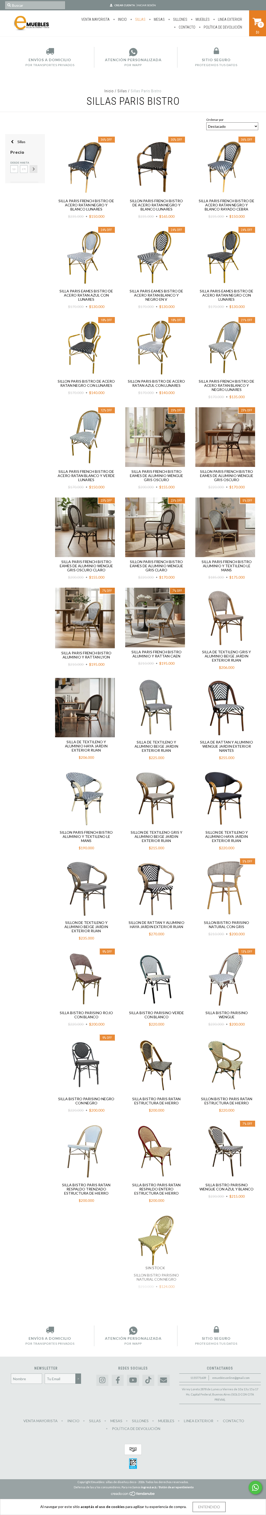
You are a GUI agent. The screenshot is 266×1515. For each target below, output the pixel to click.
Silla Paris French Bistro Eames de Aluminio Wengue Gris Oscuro (156, 475)
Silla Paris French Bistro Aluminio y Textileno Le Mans (227, 565)
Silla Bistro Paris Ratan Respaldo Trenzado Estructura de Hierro (86, 1189)
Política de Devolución (222, 27)
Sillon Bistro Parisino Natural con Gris (226, 924)
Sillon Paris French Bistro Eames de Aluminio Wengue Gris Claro (156, 565)
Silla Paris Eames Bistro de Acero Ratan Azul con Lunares (86, 295)
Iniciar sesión (146, 5)
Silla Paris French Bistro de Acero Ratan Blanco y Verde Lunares (86, 475)
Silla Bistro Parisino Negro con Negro (86, 1101)
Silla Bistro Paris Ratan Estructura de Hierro (156, 1101)
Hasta (24, 162)
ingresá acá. (149, 1487)
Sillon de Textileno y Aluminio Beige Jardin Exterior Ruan (86, 926)
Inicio (122, 19)
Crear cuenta (124, 5)
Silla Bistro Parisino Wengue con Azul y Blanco (227, 1187)
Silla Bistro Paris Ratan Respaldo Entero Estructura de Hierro (156, 1189)
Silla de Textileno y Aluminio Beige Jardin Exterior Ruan (156, 746)
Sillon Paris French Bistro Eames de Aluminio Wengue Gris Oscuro (226, 475)
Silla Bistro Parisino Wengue (226, 1015)
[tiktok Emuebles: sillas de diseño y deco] (148, 1380)
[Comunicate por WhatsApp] (255, 1487)
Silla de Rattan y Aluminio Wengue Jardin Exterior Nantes (226, 746)
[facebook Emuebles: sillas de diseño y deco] (118, 1380)
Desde (14, 162)
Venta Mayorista (95, 19)
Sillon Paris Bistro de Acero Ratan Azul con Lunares (156, 383)
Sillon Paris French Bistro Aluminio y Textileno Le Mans (86, 836)
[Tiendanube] (133, 1495)
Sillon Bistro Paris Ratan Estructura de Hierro (226, 1101)
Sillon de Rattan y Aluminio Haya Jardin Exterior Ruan (156, 924)
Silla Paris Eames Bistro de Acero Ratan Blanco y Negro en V (156, 295)
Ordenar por (215, 120)
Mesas (159, 19)
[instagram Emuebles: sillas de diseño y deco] (102, 1380)
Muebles (202, 19)
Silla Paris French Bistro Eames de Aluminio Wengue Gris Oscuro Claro (86, 565)
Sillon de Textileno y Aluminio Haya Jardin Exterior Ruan (226, 836)
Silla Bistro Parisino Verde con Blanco (156, 1015)
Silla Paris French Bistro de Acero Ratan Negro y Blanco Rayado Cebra (226, 205)
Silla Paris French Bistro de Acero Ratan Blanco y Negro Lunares (226, 385)
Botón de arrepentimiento (176, 1487)
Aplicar (33, 169)
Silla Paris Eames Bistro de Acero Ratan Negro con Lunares (226, 295)
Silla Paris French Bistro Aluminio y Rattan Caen (156, 654)
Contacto (186, 27)
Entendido (209, 1507)
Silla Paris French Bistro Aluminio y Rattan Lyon (86, 655)
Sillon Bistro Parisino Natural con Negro (156, 1277)
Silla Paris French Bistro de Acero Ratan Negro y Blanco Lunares (86, 205)
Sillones (179, 19)
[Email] (164, 1380)
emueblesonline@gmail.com (231, 1377)
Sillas (139, 19)
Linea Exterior (229, 19)
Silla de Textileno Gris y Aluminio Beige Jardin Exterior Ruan (226, 656)
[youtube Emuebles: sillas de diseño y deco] (133, 1380)
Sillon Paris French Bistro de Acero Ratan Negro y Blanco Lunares (156, 205)
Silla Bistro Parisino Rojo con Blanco (86, 1015)
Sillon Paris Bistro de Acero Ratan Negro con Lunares (86, 383)
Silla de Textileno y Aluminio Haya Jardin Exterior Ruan (86, 746)
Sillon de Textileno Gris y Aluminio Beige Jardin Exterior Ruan (156, 836)
